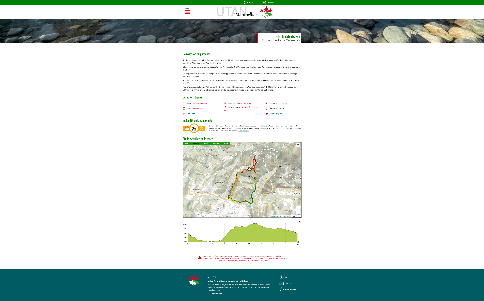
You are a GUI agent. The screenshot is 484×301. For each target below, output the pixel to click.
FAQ (251, 2)
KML (194, 113)
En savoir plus (243, 131)
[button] (187, 12)
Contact (270, 2)
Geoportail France (285, 216)
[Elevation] (299, 221)
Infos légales (290, 289)
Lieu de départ (275, 113)
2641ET (282, 108)
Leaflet (275, 216)
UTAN (188, 2)
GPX (188, 113)
